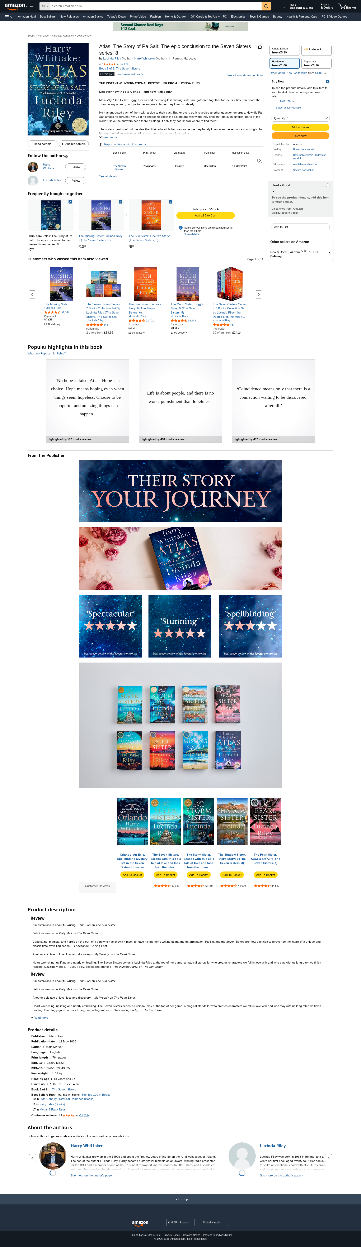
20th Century (84, 35)
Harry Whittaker (144, 58)
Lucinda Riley (112, 58)
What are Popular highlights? (47, 353)
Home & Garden (176, 16)
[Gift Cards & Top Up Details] (219, 16)
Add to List (281, 227)
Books (31, 35)
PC (225, 16)
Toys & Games (259, 16)
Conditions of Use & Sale (146, 1235)
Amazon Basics (93, 16)
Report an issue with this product (125, 144)
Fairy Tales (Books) (52, 1104)
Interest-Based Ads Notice (218, 1235)
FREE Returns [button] (281, 100)
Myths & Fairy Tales (53, 1109)
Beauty (277, 16)
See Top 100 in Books (95, 1094)
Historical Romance (63, 35)
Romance (43, 35)
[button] (9, 17)
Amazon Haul (27, 16)
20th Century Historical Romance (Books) (67, 1098)
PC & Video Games (334, 16)
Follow (75, 166)
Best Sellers (48, 16)
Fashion (155, 16)
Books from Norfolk (304, 149)
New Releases (69, 16)
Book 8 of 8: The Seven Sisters (119, 68)
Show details (191, 234)
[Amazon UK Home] (140, 1224)
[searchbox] (156, 6)
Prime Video (138, 16)
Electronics (238, 16)
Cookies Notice (191, 1235)
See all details (108, 176)
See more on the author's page (91, 1175)
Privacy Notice (172, 1235)
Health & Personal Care (302, 16)
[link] (101, 215)
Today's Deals (116, 16)
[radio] (285, 50)
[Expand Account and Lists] (315, 8)
